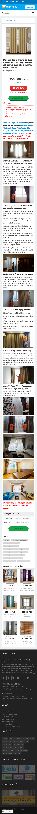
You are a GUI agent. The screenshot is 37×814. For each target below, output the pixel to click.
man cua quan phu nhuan (11, 543)
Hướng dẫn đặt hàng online (9, 714)
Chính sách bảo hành (8, 719)
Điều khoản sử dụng (7, 724)
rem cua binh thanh (8, 750)
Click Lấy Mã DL (7, 812)
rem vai (15, 741)
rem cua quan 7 (18, 747)
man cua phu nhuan (23, 561)
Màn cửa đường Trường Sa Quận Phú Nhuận (18, 126)
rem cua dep (30, 738)
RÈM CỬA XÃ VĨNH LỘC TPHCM (27, 616)
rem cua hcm (24, 741)
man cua (6, 540)
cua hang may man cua (11, 546)
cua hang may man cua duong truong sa (16, 549)
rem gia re (17, 753)
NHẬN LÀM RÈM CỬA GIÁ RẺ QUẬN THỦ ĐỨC (10, 589)
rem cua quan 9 (7, 753)
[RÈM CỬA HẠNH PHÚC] (9, 7)
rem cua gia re (7, 741)
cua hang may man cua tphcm (13, 558)
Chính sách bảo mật (7, 722)
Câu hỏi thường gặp (7, 717)
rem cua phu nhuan (21, 750)
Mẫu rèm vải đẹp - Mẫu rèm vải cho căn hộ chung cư (27, 589)
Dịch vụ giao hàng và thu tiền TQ (11, 726)
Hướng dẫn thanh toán (8, 712)
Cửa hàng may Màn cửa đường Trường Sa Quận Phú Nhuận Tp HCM (18, 130)
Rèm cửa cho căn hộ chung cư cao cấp (10, 616)
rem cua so (20, 738)
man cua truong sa (9, 561)
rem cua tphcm (7, 744)
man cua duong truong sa (19, 540)
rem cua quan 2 (7, 747)
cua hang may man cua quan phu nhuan (15, 552)
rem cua (5, 738)
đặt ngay (20, 88)
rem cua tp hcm (18, 744)
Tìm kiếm (31, 7)
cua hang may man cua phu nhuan (14, 555)
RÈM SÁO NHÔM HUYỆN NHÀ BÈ (27, 642)
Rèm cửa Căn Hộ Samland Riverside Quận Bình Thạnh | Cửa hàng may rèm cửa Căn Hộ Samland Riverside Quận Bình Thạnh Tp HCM (10, 642)
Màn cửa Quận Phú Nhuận (14, 122)
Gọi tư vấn (18, 98)
